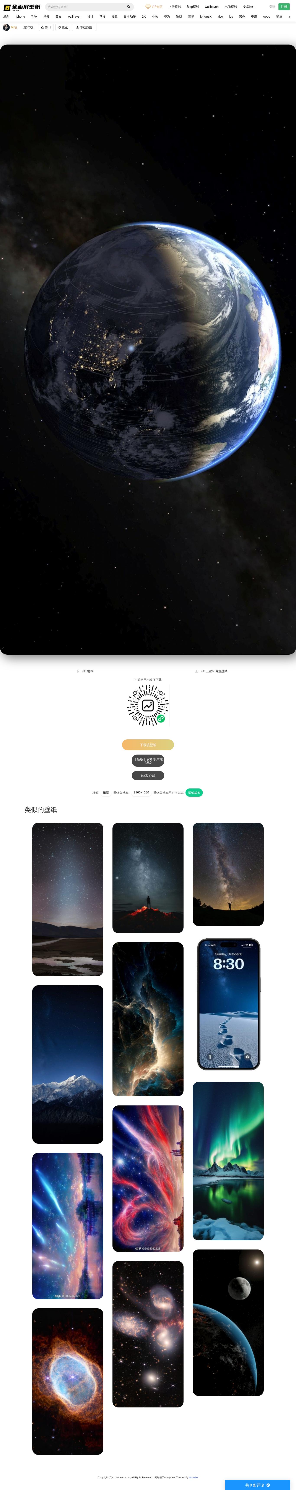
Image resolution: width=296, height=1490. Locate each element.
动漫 (102, 16)
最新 (6, 16)
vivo (220, 16)
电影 (254, 16)
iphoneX (205, 16)
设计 (90, 16)
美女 (58, 16)
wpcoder (193, 1477)
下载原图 (85, 27)
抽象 (115, 16)
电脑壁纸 (231, 6)
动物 (34, 16)
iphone (20, 16)
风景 (46, 16)
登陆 (272, 6)
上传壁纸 (175, 6)
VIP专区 (157, 6)
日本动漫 (130, 16)
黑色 (242, 16)
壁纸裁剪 (194, 792)
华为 (167, 16)
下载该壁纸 (148, 744)
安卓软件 (249, 6)
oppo (266, 16)
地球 (90, 671)
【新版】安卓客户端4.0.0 (148, 761)
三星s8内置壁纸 (217, 671)
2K (144, 16)
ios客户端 (148, 775)
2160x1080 (141, 792)
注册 (284, 6)
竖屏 (279, 16)
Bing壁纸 (193, 6)
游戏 (179, 16)
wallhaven (212, 6)
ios (231, 16)
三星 (191, 16)
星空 (106, 792)
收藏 (64, 27)
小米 (155, 16)
